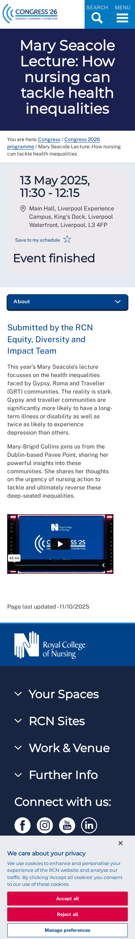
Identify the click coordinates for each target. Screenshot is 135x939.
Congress (49, 139)
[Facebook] (25, 824)
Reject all (67, 914)
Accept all (67, 898)
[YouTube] (70, 824)
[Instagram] (48, 824)
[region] (67, 887)
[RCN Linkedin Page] (91, 824)
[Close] (120, 843)
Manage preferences (67, 930)
